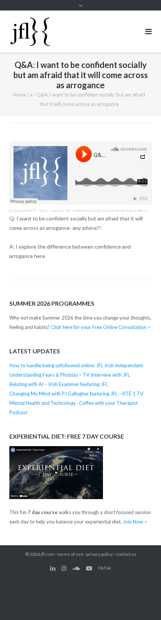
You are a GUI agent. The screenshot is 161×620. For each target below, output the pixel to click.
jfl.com (48, 554)
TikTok (104, 568)
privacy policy (99, 554)
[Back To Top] (142, 602)
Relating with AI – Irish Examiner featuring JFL (58, 384)
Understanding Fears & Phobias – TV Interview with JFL (69, 375)
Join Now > (135, 522)
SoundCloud (76, 568)
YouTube (89, 568)
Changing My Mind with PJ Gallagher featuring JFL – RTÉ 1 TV (76, 394)
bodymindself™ (22, 210)
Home (19, 95)
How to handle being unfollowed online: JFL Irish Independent (76, 365)
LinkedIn (52, 568)
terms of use (70, 554)
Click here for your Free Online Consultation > (101, 327)
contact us (126, 554)
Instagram (64, 568)
